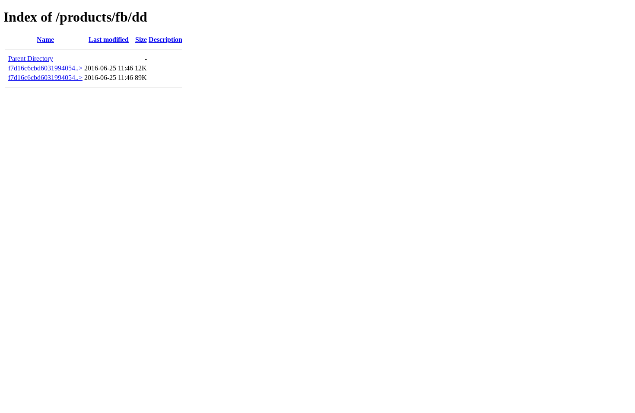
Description (165, 39)
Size (141, 39)
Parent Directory (30, 58)
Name (45, 39)
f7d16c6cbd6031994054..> (45, 68)
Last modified (109, 39)
